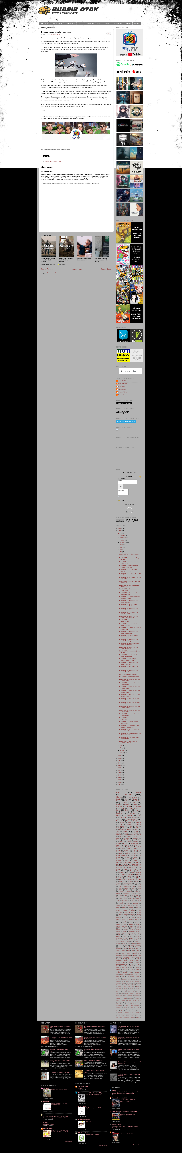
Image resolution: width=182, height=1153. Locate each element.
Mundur (118, 862)
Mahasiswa (119, 938)
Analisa (133, 928)
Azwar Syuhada (48, 1128)
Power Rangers (131, 986)
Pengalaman (128, 862)
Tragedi (135, 850)
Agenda (125, 960)
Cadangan (137, 974)
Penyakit (137, 919)
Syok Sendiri (132, 921)
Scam (128, 865)
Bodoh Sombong (121, 855)
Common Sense (128, 952)
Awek (136, 826)
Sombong (122, 874)
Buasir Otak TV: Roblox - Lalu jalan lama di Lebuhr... (129, 730)
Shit (125, 940)
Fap (128, 978)
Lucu (127, 859)
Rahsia (132, 934)
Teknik (127, 928)
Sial (136, 876)
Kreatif (137, 936)
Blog (139, 834)
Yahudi (123, 950)
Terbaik (118, 905)
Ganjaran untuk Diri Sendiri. (93, 1134)
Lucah (118, 838)
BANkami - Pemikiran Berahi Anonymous (124, 1111)
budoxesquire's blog (84, 1119)
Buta (125, 995)
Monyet (118, 958)
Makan (118, 871)
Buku (117, 907)
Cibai (117, 997)
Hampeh (118, 955)
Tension (118, 972)
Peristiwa (124, 803)
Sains (139, 893)
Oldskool (125, 1007)
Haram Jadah (125, 909)
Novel (99, 23)
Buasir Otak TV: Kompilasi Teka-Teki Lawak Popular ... (129, 679)
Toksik (139, 884)
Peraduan (129, 891)
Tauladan (132, 884)
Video (134, 803)
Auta (133, 950)
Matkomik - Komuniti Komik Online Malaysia (91, 1093)
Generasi (118, 979)
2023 (119, 756)
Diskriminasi (127, 883)
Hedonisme (136, 998)
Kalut (127, 981)
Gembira (137, 922)
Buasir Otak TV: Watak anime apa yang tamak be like (129, 566)
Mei (121, 552)
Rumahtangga (137, 821)
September (123, 542)
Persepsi (125, 969)
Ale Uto (139, 921)
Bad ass (137, 941)
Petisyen (130, 1009)
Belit (126, 974)
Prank (131, 969)
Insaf (117, 965)
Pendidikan (132, 814)
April (121, 745)
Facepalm (118, 978)
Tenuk (117, 1014)
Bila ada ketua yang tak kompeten (129, 676)
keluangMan (126, 1017)
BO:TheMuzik (70, 23)
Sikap (60, 161)
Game (118, 801)
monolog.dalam (47, 1115)
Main (138, 983)
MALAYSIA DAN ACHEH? (126, 1134)
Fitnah (128, 853)
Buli (117, 864)
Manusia (135, 831)
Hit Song (120, 945)
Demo (127, 845)
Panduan (138, 824)
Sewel (131, 990)
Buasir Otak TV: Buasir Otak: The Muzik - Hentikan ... (128, 671)
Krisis (133, 933)
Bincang (127, 833)
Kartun (119, 792)
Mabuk (137, 946)
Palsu (131, 938)
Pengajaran (131, 819)
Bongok (118, 931)
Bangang (138, 822)
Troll (117, 831)
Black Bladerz (122, 386)
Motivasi (107, 23)
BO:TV (80, 23)
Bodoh (136, 841)
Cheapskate (137, 995)
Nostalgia (121, 902)
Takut (120, 895)
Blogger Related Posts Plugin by (49, 264)
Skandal (137, 990)
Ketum (137, 1002)
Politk (124, 986)
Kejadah (132, 945)
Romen (126, 914)
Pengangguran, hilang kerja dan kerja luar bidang (128, 741)
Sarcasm (131, 867)
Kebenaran (132, 1002)
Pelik (117, 867)
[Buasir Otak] (117, 430)
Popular (135, 859)
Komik (127, 799)
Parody (136, 853)
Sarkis (129, 876)
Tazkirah (126, 850)
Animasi (128, 794)
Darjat (137, 976)
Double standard (136, 902)
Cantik (117, 976)
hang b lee (88, 1121)
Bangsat (127, 852)
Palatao (131, 1007)
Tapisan (137, 1012)
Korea (128, 1003)
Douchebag (127, 886)
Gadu (130, 998)
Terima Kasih (131, 991)
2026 (119, 528)
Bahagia (118, 929)
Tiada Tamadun (128, 905)
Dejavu (126, 997)
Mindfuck (118, 948)
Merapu (131, 924)
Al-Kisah (123, 817)
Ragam (137, 986)
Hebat (129, 979)
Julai (121, 547)
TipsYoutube (90, 23)
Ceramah (118, 952)
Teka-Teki (135, 903)
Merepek (121, 881)
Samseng (132, 926)
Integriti (118, 981)
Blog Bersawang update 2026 (93, 1107)
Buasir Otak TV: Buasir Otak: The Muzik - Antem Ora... (128, 624)
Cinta (134, 812)
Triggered (124, 972)
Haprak (118, 924)
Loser (132, 900)
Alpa (128, 950)
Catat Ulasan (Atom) (52, 273)
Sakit (124, 867)
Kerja (51, 161)
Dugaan (137, 952)
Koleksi (117, 1003)
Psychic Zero (122, 395)
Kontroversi (127, 869)
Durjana (131, 907)
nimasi (137, 1017)
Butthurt (118, 878)
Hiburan (126, 804)
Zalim (137, 934)
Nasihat (134, 817)
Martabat (124, 967)
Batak (137, 960)
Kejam (124, 896)
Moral (139, 840)
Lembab (55, 161)
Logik (117, 967)
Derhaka (138, 997)
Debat (124, 931)
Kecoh (131, 981)
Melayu (138, 801)
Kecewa (118, 859)
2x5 (120, 886)
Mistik (137, 957)
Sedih (118, 828)
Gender (129, 836)
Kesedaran (137, 981)
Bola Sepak (121, 915)
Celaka (130, 874)
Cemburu (136, 915)
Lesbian (125, 910)
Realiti (118, 799)
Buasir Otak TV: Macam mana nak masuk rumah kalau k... (129, 726)
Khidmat (118, 983)
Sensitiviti (131, 948)
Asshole (135, 865)
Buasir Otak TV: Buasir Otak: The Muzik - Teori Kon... (128, 663)
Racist (136, 833)
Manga (139, 900)
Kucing (123, 983)
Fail (123, 978)
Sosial (126, 834)
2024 (119, 533)
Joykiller (80, 1088)
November (123, 537)
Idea (137, 898)
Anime (129, 806)
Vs (134, 840)
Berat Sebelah (119, 995)
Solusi (124, 971)
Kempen (126, 917)
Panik (133, 984)
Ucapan (126, 888)
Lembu (139, 933)
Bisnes (47, 161)
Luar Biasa (128, 983)
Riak (120, 898)
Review (118, 834)
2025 (119, 530)
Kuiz (137, 909)
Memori (121, 903)
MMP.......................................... (120, 1132)
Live (140, 890)
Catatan (137, 962)
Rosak (132, 871)
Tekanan (131, 940)
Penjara (124, 1009)
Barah (131, 929)
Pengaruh (139, 984)
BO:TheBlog (45, 23)
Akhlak (136, 891)
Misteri (132, 957)
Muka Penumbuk (135, 1005)
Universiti (119, 852)
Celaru (126, 878)
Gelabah (137, 978)
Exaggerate (131, 931)
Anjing (132, 888)
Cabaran (125, 831)
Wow (121, 1017)
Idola (137, 964)
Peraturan (118, 921)
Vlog (133, 1015)
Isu (133, 878)
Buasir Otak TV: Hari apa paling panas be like (128, 620)
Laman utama (77, 269)
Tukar (124, 1015)
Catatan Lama (106, 269)
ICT (128, 872)
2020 (119, 763)
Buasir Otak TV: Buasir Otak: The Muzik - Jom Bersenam (128, 616)
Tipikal (137, 991)
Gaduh (129, 841)
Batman (138, 993)
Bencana (138, 914)
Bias (124, 962)
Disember (123, 535)
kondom (133, 1017)
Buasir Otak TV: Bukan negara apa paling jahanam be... (129, 644)
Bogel (130, 962)
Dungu (133, 855)
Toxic (117, 941)
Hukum (124, 933)
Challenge (130, 995)
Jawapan (120, 1002)
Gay (126, 860)
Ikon (138, 979)
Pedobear (125, 934)
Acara (130, 822)
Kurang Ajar (134, 843)
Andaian (126, 993)
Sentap (125, 990)
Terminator (123, 1014)
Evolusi (128, 953)
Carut (123, 976)
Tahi (136, 836)
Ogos (121, 544)
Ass (117, 974)
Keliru (118, 850)
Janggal (139, 1000)
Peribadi (119, 986)
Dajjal (132, 976)
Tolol (120, 888)
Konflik (124, 924)
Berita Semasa (116, 1124)
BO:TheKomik (57, 23)
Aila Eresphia (122, 380)
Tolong (126, 895)
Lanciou (133, 1003)
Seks (134, 852)
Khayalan (138, 945)
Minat (126, 938)
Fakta (120, 853)
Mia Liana (46, 1088)
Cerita (119, 797)
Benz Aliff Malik (122, 383)
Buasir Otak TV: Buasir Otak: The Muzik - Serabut (66, 260)
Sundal (124, 991)
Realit (122, 1010)
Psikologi (138, 896)
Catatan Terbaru (47, 269)
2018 (119, 768)
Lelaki (131, 965)
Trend (124, 828)
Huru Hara (123, 1000)
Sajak (121, 876)
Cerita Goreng (122, 389)
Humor (126, 945)
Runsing (137, 988)
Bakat (121, 974)
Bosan (129, 915)
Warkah (138, 1015)
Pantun (137, 1007)
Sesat (137, 948)
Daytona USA (119, 964)
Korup (119, 957)
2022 (119, 758)
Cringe (130, 922)
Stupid (139, 910)
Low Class (129, 946)
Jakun (139, 955)
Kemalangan (120, 846)
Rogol (124, 884)
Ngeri (124, 958)
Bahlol (125, 929)
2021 (119, 760)
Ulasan (118, 815)
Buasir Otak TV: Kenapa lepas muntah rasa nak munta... (127, 659)
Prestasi (133, 910)
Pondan (118, 884)
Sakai (137, 969)
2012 (119, 782)
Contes (122, 997)
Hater (124, 955)
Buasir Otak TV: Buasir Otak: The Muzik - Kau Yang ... (128, 640)
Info (140, 815)
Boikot (128, 902)
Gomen (129, 815)
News (135, 799)
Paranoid (118, 1009)
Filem (117, 845)
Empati (132, 898)
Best (131, 828)
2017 (119, 770)
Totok (135, 1014)
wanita (132, 914)
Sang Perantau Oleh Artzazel (93, 1094)
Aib (131, 941)
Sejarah (118, 840)
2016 (119, 772)
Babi (138, 928)
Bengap (118, 962)
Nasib (128, 903)
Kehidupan (119, 814)
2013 (119, 780)
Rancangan (118, 988)
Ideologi (129, 1000)
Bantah (118, 936)
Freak (132, 964)
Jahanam (138, 912)
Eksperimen (133, 808)
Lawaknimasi (119, 1005)
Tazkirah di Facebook (48, 1124)
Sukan (133, 834)
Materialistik (119, 984)
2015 (119, 775)
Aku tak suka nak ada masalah (128, 674)
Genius (139, 943)
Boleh (137, 929)
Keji (129, 933)
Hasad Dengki (129, 912)
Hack (117, 909)
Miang (137, 967)
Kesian (118, 833)
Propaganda (136, 1009)
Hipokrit (118, 860)
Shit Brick (120, 1012)
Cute (123, 943)
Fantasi (118, 893)
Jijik (133, 909)
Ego (134, 886)
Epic (123, 953)
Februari (122, 750)
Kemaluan (122, 879)
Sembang (118, 940)
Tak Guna (120, 928)
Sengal (118, 971)
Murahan (121, 891)
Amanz (114, 1090)
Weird (122, 941)
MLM (136, 869)
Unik (122, 993)
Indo (134, 955)
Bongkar (131, 974)
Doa (127, 964)
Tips (121, 824)
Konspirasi (125, 900)
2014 (119, 777)
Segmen (137, 23)
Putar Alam (131, 958)
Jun (121, 549)
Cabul (137, 950)
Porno (137, 938)
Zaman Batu (135, 895)
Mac (121, 748)
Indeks (134, 1000)
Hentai (133, 979)
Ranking (126, 857)
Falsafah (125, 998)
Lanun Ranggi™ (82, 1106)
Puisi (125, 871)
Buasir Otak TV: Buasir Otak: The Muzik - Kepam (48, 260)
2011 (119, 784)
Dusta (128, 943)
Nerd (125, 984)
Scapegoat (118, 990)
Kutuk (139, 879)
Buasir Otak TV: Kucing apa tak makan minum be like (128, 605)
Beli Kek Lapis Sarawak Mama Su (59, 1089)
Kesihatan (125, 893)
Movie (137, 924)
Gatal (133, 943)
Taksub (139, 846)
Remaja (125, 988)
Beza (127, 821)
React (133, 893)
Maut (131, 967)
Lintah (126, 1005)
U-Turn (128, 1015)
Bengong (121, 872)
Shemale (118, 960)
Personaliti (119, 821)
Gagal (127, 890)
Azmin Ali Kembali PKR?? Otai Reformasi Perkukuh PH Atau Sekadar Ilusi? (127, 1114)
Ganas (118, 896)
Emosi (120, 912)
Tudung (119, 1015)
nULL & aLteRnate (83, 1133)
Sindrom (139, 926)
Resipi (131, 988)
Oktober (122, 540)
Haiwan (118, 933)
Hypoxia (128, 23)
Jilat (122, 981)
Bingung (125, 922)
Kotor (131, 936)
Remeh (127, 1010)
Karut (136, 829)
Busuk (124, 907)
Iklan (135, 845)
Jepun (134, 890)
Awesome (132, 993)
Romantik (124, 926)
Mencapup (126, 957)
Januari (122, 752)
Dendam (132, 997)
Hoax (129, 955)
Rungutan (133, 1010)
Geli (137, 907)
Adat (127, 941)
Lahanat (118, 910)
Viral (117, 819)
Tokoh (118, 883)
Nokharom (118, 1007)
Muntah (118, 926)
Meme (131, 896)
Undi (131, 972)
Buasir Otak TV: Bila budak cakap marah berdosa (128, 593)
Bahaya (139, 888)
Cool (128, 976)
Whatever (136, 972)
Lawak (138, 792)
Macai (121, 848)
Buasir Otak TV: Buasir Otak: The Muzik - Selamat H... (128, 632)
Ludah (134, 983)
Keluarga (138, 828)
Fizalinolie (46, 1101)
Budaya (129, 824)
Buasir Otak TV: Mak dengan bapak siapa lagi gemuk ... (129, 597)
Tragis (118, 950)
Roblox (127, 810)
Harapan (118, 917)
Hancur (124, 979)
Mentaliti (138, 806)
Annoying (135, 838)
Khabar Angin (124, 965)
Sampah (130, 846)
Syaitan (130, 971)
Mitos (119, 934)
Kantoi (139, 878)
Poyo (136, 881)
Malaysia (119, 806)
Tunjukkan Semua (68, 1141)
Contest (128, 848)
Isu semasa (133, 797)
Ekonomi (121, 829)
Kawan (122, 822)
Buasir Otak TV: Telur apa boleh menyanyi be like (128, 570)
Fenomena (136, 953)
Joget (136, 883)
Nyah (129, 984)
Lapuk (138, 1003)
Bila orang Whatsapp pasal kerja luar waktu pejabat (101, 260)
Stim (133, 1012)
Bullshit (121, 890)
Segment (139, 1010)
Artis (130, 826)
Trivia (140, 1014)
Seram (139, 871)
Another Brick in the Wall (119, 1098)
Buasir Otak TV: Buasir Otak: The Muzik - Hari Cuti (128, 601)
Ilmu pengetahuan (135, 864)
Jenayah (134, 860)
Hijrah (117, 1000)
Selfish (125, 898)
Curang (118, 943)
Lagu (118, 804)
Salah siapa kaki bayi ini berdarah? (60, 1072)
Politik (128, 801)
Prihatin (125, 948)
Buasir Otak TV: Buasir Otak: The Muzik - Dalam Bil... (128, 647)
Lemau (137, 965)
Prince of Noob (55, 34)
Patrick (118, 969)
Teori (137, 940)
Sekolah (136, 848)
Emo (117, 953)
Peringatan (126, 838)
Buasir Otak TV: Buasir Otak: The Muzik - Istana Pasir (128, 655)
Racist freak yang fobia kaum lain (93, 1060)
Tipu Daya (127, 840)
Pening (130, 881)
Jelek (117, 900)
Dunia (121, 836)
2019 (119, 765)
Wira (117, 1017)
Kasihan (138, 874)
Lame (132, 917)
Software (118, 991)
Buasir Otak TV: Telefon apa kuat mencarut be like (128, 613)
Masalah (122, 826)
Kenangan (131, 879)
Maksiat (124, 919)
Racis (117, 1010)
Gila (140, 852)
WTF (137, 905)
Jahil (120, 914)
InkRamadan (118, 23)
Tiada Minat (129, 1014)
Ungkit (117, 993)
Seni (135, 804)
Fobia (132, 978)
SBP (138, 958)
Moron (130, 919)
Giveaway (124, 864)
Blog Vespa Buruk (83, 1086)
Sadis (121, 865)
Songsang (127, 1012)
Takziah (137, 971)
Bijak (119, 922)
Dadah (124, 936)
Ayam (131, 960)
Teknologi (124, 812)
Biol (137, 862)
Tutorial (121, 841)
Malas (139, 886)
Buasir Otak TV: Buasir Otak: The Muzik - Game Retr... (128, 609)
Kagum (125, 1002)
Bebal (135, 857)
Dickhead (118, 998)
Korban (123, 1003)
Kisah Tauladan (136, 872)
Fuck (137, 931)
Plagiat (125, 921)
